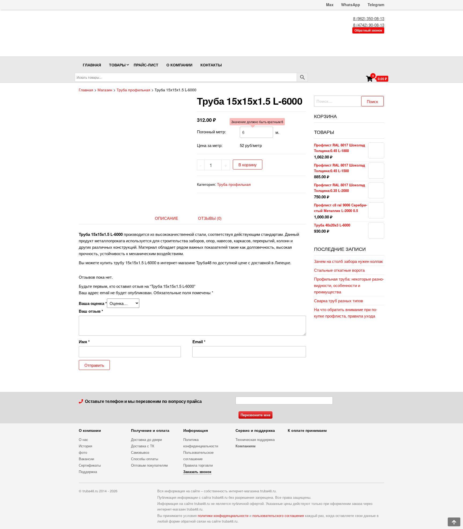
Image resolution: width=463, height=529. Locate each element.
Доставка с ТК (142, 445)
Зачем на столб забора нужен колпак (348, 261)
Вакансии (86, 458)
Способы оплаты (144, 458)
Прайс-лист (146, 64)
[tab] (171, 218)
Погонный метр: (211, 131)
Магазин (105, 89)
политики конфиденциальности (223, 515)
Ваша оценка (93, 303)
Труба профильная (133, 89)
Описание (166, 218)
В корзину (247, 164)
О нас (83, 439)
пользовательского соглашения (278, 515)
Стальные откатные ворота (339, 270)
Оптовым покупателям (149, 465)
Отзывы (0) (210, 218)
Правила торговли (198, 465)
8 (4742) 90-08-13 (368, 25)
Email (199, 342)
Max (329, 4)
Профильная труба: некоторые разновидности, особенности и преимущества (349, 285)
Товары (117, 64)
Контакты (211, 64)
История (85, 445)
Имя (84, 342)
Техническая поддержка (255, 439)
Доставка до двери (146, 439)
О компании (179, 64)
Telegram (376, 4)
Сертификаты (90, 465)
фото (83, 452)
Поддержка (88, 471)
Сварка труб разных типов (338, 300)
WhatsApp (350, 4)
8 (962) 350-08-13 (368, 18)
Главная (92, 64)
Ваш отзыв (91, 311)
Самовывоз (140, 452)
